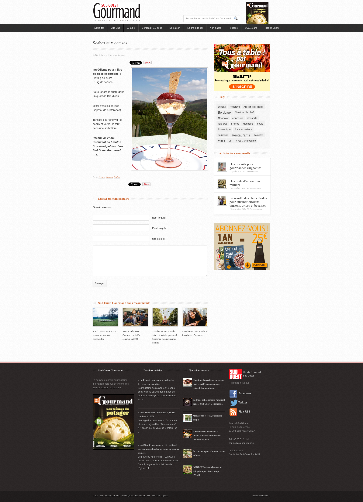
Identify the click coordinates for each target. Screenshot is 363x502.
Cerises (102, 177)
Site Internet (158, 238)
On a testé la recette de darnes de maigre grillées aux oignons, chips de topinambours (208, 384)
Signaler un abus (102, 207)
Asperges (235, 106)
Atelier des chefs (253, 107)
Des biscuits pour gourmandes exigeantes (245, 165)
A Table (131, 28)
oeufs (260, 123)
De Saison (174, 28)
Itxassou (109, 177)
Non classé (215, 28)
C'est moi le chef (244, 112)
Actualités (99, 28)
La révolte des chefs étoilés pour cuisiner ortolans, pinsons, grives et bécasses (248, 201)
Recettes (233, 28)
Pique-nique (224, 129)
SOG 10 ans (251, 28)
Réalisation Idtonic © (261, 495)
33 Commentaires (250, 171)
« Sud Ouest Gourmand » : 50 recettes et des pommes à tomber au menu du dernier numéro (158, 448)
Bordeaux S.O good (152, 28)
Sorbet (117, 177)
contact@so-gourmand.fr (241, 442)
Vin (230, 140)
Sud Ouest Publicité (250, 454)
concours (237, 118)
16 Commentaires (254, 209)
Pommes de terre (243, 129)
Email (159, 228)
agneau (222, 106)
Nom (159, 217)
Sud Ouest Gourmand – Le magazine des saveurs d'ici (125, 495)
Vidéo (221, 140)
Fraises (235, 123)
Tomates (258, 135)
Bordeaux (224, 112)
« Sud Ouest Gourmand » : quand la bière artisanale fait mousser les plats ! (207, 435)
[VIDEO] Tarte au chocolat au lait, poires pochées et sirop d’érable (207, 471)
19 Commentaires (253, 188)
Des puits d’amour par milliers (245, 182)
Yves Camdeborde (246, 140)
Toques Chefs (271, 28)
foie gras (222, 123)
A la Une (115, 28)
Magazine (248, 123)
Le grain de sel (195, 28)
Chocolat (223, 118)
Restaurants (241, 134)
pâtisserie (223, 134)
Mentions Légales (160, 495)
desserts (252, 118)
